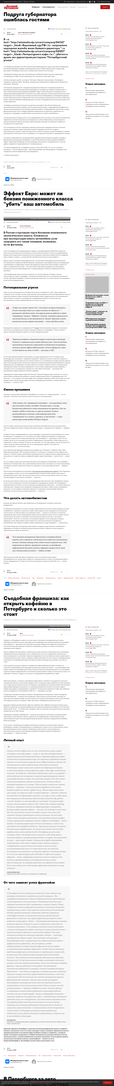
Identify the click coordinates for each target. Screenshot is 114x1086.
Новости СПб (91, 578)
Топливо (60, 578)
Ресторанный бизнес (31, 1055)
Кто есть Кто (82, 7)
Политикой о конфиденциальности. (41, 1083)
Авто (33, 578)
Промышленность (50, 578)
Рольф (37, 328)
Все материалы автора (25, 34)
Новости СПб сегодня (13, 578)
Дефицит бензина (68, 578)
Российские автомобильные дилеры (45, 471)
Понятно (108, 1082)
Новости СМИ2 (9, 185)
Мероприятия (62, 7)
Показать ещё (89, 78)
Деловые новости (46, 1055)
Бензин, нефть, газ (80, 578)
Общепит (21, 1055)
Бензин (99, 578)
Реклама (73, 7)
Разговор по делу (12, 1055)
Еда (39, 1055)
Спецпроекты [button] (48, 7)
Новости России (25, 578)
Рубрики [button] (36, 7)
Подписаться (71, 1)
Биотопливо (40, 578)
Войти (105, 7)
